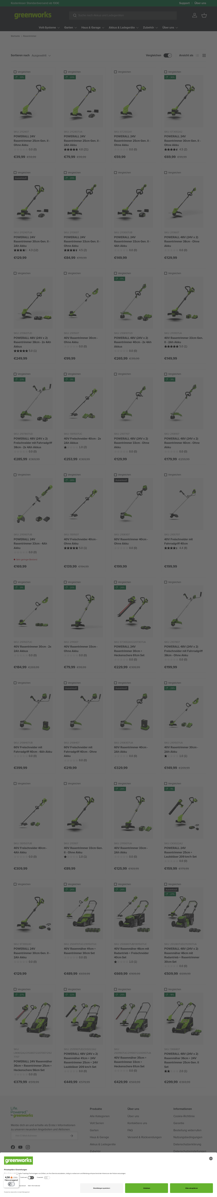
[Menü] (17, 1175)
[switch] (11, 1184)
